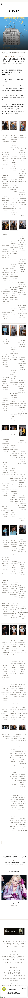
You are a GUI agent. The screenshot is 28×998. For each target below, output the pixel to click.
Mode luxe (9, 982)
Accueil (3, 52)
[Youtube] (17, 14)
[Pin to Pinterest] (18, 850)
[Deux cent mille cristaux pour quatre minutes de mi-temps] (14, 887)
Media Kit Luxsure (10, 938)
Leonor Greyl (5, 842)
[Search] (26, 4)
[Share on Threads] (22, 850)
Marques (23, 985)
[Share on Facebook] (15, 850)
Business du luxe (13, 983)
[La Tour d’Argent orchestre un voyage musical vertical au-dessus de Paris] (14, 33)
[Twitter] (10, 14)
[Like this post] (13, 850)
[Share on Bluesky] (23, 850)
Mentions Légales (9, 939)
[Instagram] (13, 922)
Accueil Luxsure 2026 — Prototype (11, 985)
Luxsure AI (19, 938)
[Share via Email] (25, 850)
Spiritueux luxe (17, 982)
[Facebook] (8, 14)
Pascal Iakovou (8, 63)
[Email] (19, 14)
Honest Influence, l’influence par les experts (14, 941)
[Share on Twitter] (16, 850)
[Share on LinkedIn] (19, 850)
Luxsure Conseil (19, 939)
